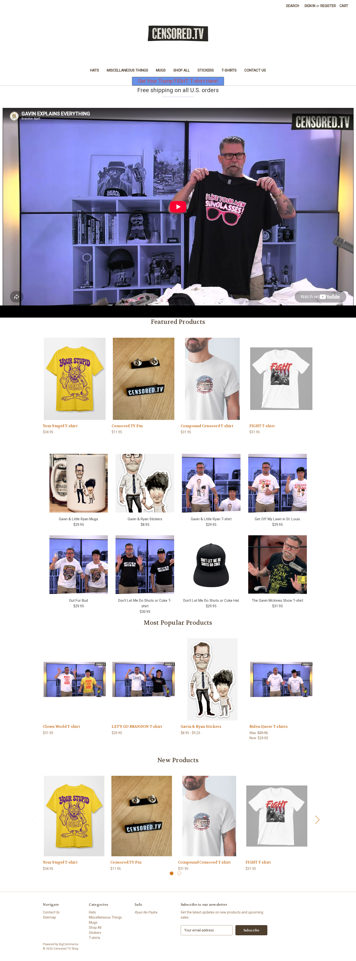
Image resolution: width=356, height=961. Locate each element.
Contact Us (255, 70)
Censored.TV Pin (127, 426)
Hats (94, 70)
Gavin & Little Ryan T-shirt (211, 519)
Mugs (161, 70)
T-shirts (229, 70)
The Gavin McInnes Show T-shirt (277, 600)
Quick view (70, 374)
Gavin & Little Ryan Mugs (78, 519)
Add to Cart (143, 383)
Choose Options (74, 383)
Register (328, 6)
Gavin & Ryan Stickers (145, 519)
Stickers (206, 70)
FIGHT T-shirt (262, 426)
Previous (34, 819)
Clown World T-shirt (61, 726)
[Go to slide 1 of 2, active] (171, 873)
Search (292, 6)
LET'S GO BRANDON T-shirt (137, 726)
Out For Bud (78, 600)
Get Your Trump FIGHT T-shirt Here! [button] (178, 81)
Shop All (181, 70)
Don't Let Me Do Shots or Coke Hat (211, 600)
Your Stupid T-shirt (60, 426)
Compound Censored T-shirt (207, 426)
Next (317, 819)
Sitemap (49, 917)
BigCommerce (68, 944)
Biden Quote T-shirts (268, 726)
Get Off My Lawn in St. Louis (277, 519)
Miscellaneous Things (127, 70)
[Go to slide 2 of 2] (179, 873)
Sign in (309, 6)
